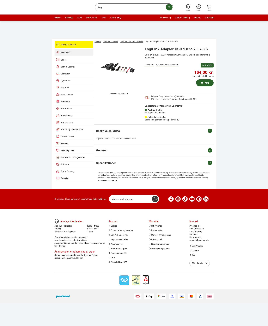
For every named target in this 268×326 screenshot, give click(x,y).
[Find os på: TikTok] (184, 199)
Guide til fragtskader (160, 248)
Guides (114, 225)
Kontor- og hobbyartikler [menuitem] (72, 129)
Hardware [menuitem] (65, 101)
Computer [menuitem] (65, 73)
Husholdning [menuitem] (66, 115)
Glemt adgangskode (160, 243)
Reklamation (157, 230)
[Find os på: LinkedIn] (205, 199)
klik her (79, 257)
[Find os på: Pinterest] (198, 199)
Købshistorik (156, 239)
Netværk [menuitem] (65, 143)
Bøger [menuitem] (63, 59)
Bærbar (57, 17)
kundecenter (65, 240)
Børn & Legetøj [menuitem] (68, 66)
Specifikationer (106, 163)
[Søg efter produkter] (169, 7)
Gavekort (209, 17)
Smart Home (91, 17)
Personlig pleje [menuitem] (67, 150)
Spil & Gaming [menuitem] (67, 171)
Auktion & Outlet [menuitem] (68, 44)
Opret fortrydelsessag (161, 234)
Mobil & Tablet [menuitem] (67, 136)
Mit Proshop (156, 225)
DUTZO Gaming (182, 17)
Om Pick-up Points (119, 234)
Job (193, 254)
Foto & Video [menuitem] (67, 94)
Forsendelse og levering (122, 230)
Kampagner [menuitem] (66, 52)
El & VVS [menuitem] (65, 87)
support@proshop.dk (67, 242)
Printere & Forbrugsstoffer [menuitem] (73, 157)
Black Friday (115, 17)
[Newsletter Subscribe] (155, 199)
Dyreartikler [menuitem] (66, 80)
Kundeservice (117, 243)
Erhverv (197, 17)
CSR (113, 257)
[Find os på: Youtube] (191, 199)
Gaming (68, 17)
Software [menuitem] (65, 164)
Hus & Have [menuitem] (66, 108)
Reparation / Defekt (120, 239)
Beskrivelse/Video (108, 131)
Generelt (101, 150)
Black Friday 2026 (119, 262)
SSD (104, 17)
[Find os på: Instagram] (177, 199)
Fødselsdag (165, 17)
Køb (206, 82)
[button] (118, 68)
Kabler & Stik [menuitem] (67, 122)
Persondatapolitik (119, 253)
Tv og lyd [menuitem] (65, 178)
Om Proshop (197, 245)
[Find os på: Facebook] (171, 199)
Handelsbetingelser (119, 248)
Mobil (79, 17)
